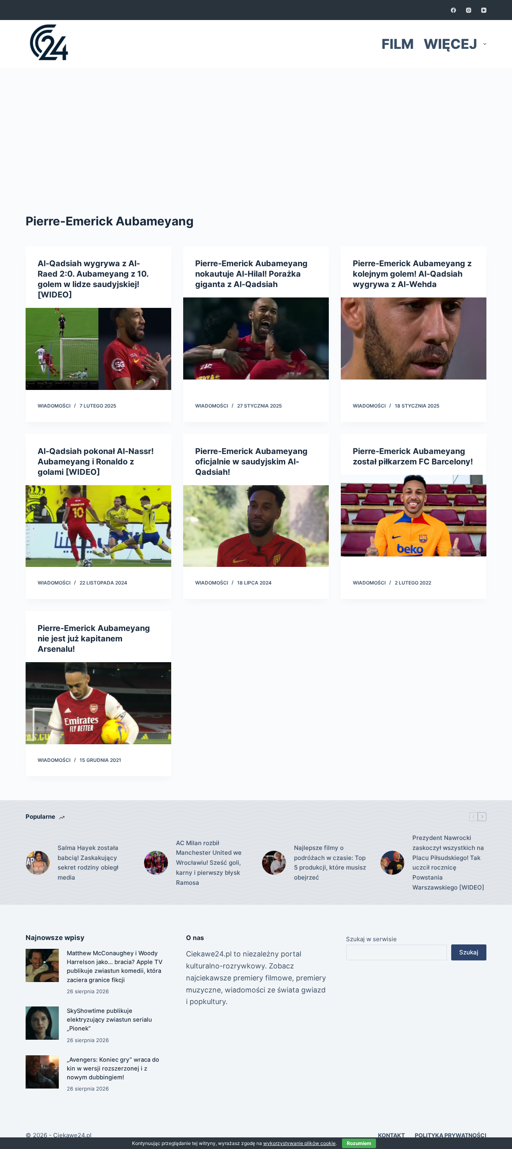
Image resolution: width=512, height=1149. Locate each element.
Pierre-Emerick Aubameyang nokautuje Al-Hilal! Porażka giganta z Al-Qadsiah (251, 274)
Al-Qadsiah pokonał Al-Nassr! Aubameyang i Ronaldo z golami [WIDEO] (96, 461)
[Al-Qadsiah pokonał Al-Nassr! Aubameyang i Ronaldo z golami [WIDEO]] (98, 526)
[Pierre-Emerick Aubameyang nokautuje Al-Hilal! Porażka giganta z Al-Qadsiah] (256, 338)
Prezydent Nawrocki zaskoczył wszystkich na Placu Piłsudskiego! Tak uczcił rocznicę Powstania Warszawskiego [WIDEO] (448, 862)
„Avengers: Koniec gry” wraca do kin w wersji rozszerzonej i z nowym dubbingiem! (113, 1068)
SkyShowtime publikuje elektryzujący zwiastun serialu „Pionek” (109, 1019)
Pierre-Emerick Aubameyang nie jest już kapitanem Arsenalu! (94, 638)
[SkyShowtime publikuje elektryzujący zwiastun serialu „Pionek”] (42, 1023)
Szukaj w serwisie (371, 939)
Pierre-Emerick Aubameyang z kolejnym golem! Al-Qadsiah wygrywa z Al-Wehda (412, 274)
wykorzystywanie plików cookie (299, 1143)
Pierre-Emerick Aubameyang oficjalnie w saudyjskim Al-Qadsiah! (251, 461)
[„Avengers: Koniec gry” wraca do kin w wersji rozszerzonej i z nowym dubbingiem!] (42, 1072)
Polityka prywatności (450, 1135)
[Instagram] (468, 10)
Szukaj (468, 952)
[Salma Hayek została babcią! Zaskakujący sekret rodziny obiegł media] (38, 863)
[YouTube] (483, 10)
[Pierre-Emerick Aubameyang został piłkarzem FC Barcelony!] (413, 516)
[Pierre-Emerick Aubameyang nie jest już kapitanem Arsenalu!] (98, 703)
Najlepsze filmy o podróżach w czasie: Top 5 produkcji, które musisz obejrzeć (330, 862)
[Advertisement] (256, 128)
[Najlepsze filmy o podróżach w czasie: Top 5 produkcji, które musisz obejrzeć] (274, 863)
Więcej (450, 44)
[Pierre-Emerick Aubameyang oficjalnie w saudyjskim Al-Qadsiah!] (256, 526)
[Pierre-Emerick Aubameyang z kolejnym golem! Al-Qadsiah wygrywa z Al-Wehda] (413, 338)
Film (398, 44)
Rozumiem (359, 1143)
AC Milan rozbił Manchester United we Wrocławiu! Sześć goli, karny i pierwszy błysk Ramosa (209, 862)
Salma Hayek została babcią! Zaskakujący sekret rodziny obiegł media (88, 862)
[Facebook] (453, 10)
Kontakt (391, 1135)
